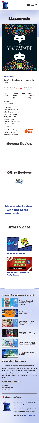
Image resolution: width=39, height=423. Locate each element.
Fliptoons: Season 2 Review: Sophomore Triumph (26, 302)
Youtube (5, 385)
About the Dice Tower (13, 397)
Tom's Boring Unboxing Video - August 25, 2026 (27, 343)
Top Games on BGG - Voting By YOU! (26, 313)
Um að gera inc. (29, 415)
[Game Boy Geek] (19, 179)
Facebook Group (8, 390)
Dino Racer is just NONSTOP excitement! (27, 333)
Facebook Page (7, 387)
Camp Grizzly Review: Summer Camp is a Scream (26, 323)
